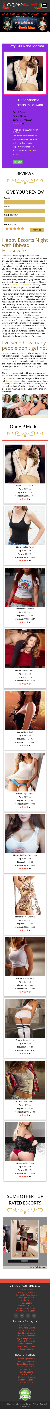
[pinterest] (28, 1315)
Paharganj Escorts (26, 1297)
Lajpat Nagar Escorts (26, 1338)
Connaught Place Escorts (26, 1295)
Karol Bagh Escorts (26, 1333)
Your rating (10, 225)
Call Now (17, 162)
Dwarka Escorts (26, 1300)
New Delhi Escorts (26, 1325)
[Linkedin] (34, 1315)
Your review (11, 215)
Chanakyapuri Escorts (26, 1335)
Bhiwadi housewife (13, 381)
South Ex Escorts (26, 1343)
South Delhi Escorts (26, 1341)
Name (7, 198)
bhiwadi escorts (20, 315)
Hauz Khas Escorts (26, 1305)
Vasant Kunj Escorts (26, 1346)
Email (7, 206)
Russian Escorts (26, 1349)
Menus (44, 5)
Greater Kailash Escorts (26, 1311)
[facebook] (16, 1315)
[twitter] (22, 1315)
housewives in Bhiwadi (19, 284)
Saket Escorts (26, 1303)
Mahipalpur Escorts (26, 1292)
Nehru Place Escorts (26, 1328)
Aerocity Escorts (26, 1289)
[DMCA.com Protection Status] (25, 1394)
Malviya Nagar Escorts (26, 1308)
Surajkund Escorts (26, 1330)
